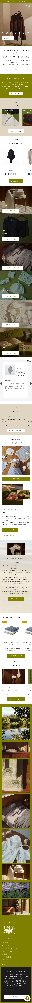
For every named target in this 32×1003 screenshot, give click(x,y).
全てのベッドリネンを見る (12, 268)
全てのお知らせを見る (16, 430)
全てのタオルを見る (10, 211)
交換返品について (7, 954)
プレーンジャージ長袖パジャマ (11, 168)
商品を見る (7, 43)
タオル (5, 617)
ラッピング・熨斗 (9, 530)
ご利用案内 (5, 942)
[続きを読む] (16, 69)
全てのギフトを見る (10, 353)
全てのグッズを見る (10, 296)
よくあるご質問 (6, 957)
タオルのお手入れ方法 (9, 690)
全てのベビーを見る (10, 325)
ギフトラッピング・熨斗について (11, 948)
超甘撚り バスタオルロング (11, 642)
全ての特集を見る (16, 131)
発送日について (6, 945)
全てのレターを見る (16, 699)
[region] (16, 24)
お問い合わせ (6, 960)
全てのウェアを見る (10, 239)
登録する (16, 997)
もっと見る (5, 425)
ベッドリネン (16, 617)
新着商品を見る (16, 181)
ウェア (27, 617)
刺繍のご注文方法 (9, 535)
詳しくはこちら (16, 93)
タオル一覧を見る (16, 598)
